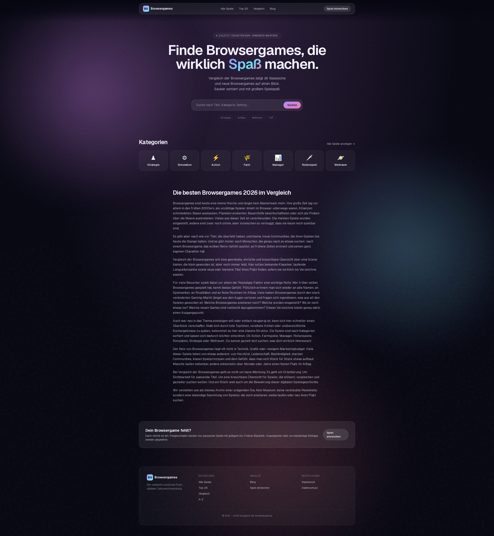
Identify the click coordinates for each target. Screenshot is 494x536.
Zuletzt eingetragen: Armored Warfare (248, 35)
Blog (273, 8)
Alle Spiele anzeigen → (341, 144)
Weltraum (257, 117)
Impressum (308, 482)
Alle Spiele (227, 8)
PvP (271, 117)
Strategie (226, 117)
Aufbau (241, 117)
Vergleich (259, 8)
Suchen (292, 105)
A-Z (201, 499)
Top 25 (243, 8)
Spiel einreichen (337, 8)
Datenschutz (310, 488)
